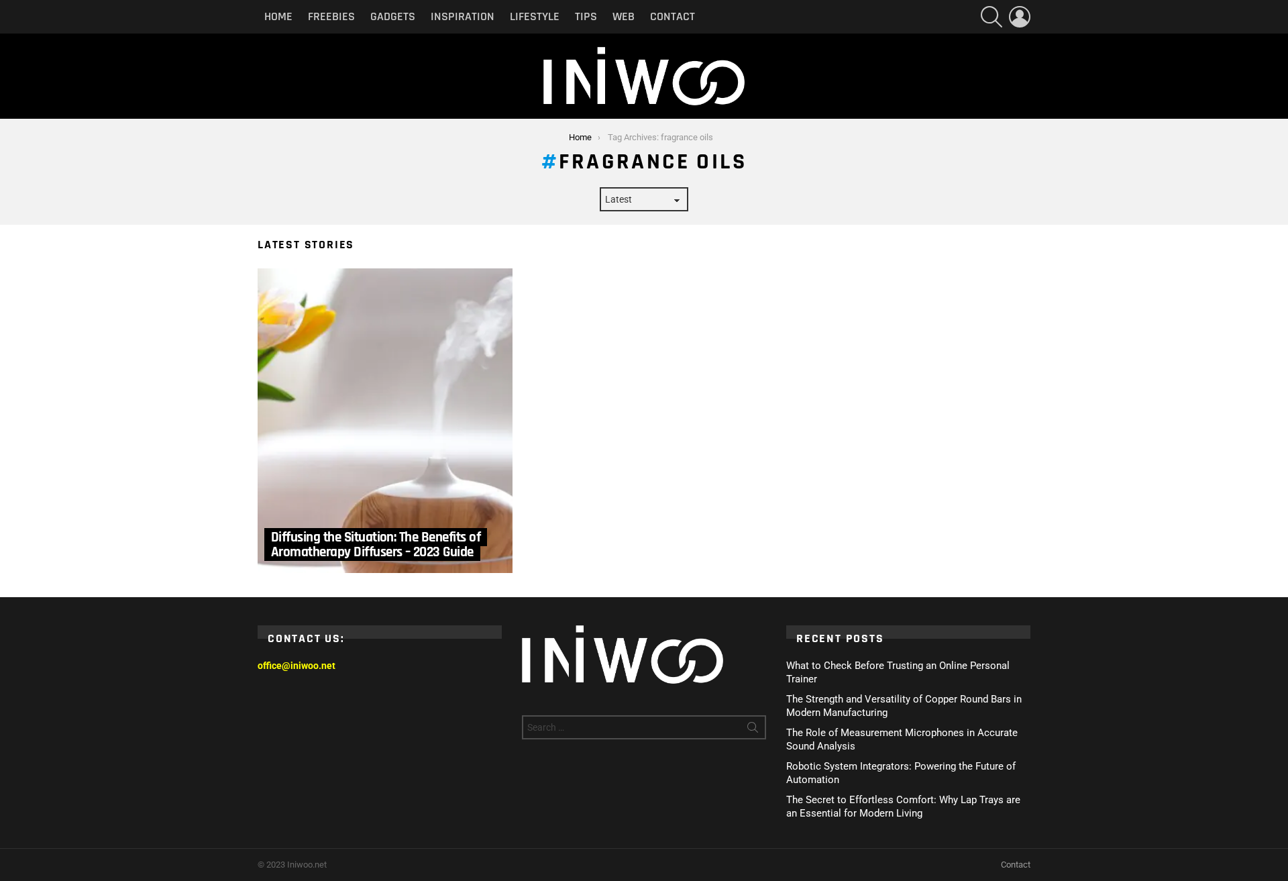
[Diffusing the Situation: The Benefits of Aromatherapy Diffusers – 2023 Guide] (385, 420)
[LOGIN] (1019, 17)
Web (623, 16)
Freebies (331, 16)
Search (752, 730)
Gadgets (392, 16)
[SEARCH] (991, 17)
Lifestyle (534, 16)
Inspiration (462, 16)
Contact (672, 16)
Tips (586, 16)
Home (278, 16)
